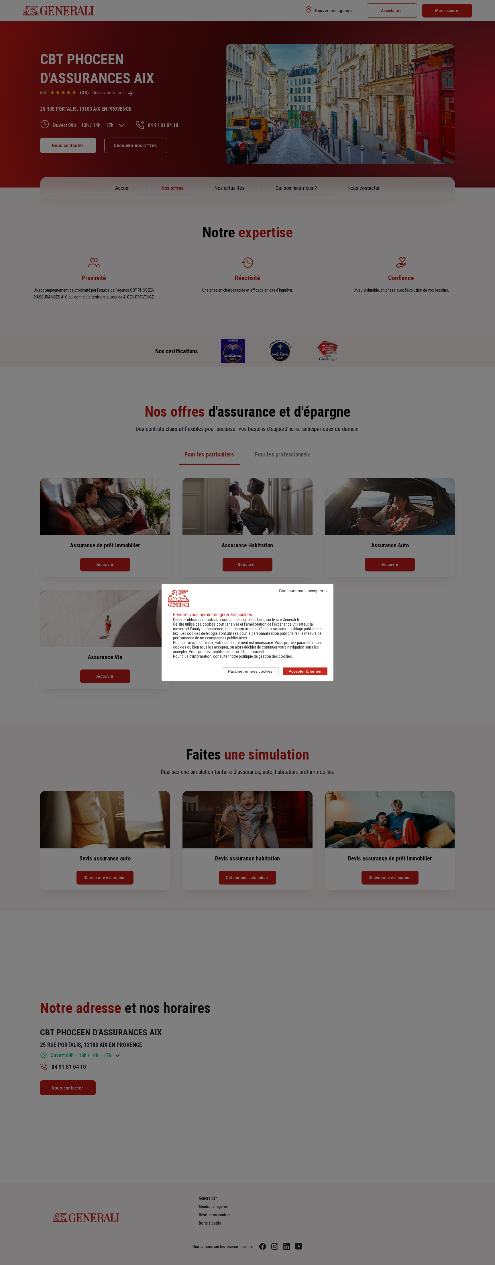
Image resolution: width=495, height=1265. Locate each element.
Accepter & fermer (305, 671)
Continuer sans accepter (301, 590)
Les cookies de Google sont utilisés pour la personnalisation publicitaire (239, 633)
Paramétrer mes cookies (250, 671)
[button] (252, 656)
